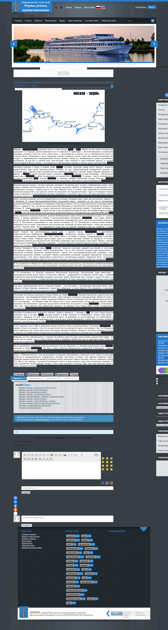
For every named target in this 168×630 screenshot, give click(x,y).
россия (90, 599)
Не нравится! (162, 383)
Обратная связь (108, 20)
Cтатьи (28, 20)
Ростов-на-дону (84, 544)
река (86, 552)
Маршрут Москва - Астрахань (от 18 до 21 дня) (37, 388)
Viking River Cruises (73, 599)
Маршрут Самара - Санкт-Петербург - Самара (37, 401)
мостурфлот (91, 557)
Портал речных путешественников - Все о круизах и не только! (32, 6)
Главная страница (29, 534)
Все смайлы (107, 473)
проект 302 (71, 540)
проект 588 (71, 569)
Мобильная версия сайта (32, 548)
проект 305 (53, 370)
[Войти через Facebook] (15, 506)
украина (70, 561)
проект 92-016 (72, 552)
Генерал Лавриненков (74, 590)
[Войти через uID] (15, 498)
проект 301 (84, 561)
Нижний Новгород (73, 594)
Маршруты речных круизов (64, 80)
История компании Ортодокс (30, 408)
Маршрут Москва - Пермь (26, 85)
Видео (62, 20)
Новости (38, 20)
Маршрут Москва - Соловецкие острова (34, 394)
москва (35, 370)
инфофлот (84, 565)
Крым (84, 569)
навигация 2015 (72, 548)
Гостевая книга (91, 20)
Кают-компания (75, 20)
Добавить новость (29, 539)
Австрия (70, 565)
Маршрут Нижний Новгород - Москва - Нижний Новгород (41, 397)
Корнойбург (71, 578)
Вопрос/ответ (27, 543)
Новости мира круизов (31, 537)
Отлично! (161, 379)
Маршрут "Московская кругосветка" (33, 392)
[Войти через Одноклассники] (15, 510)
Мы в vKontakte (61, 7)
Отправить (26, 525)
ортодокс (70, 582)
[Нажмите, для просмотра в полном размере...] (63, 141)
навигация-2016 (72, 573)
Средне (160, 381)
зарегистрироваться (43, 419)
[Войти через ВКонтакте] (15, 502)
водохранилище (87, 582)
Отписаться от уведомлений (102, 448)
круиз (60, 370)
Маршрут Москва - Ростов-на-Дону (32, 399)
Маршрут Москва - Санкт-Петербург (33, 390)
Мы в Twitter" (56, 7)
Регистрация (27, 541)
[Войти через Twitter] (15, 514)
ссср (84, 578)
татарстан (43, 370)
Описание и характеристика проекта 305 (35, 405)
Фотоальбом (50, 20)
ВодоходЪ (89, 548)
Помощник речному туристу (40, 80)
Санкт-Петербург (73, 557)
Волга (29, 370)
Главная (18, 20)
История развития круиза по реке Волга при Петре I (39, 403)
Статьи (24, 80)
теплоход (70, 536)
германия (89, 573)
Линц (69, 603)
